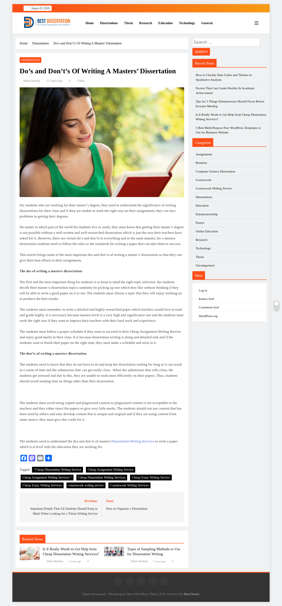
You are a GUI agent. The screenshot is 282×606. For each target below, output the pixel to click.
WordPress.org (208, 316)
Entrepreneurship (207, 214)
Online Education (207, 231)
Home (89, 23)
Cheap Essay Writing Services (42, 485)
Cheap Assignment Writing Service (110, 469)
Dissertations (109, 23)
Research (145, 23)
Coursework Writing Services (129, 485)
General (206, 23)
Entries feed (206, 299)
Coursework (203, 180)
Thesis (128, 23)
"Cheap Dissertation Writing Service (57, 469)
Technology (187, 23)
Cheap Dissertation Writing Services (101, 477)
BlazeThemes (191, 594)
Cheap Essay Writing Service (151, 477)
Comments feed (209, 307)
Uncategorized (205, 265)
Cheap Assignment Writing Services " (47, 477)
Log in (203, 290)
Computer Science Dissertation (215, 171)
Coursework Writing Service (214, 188)
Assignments (204, 154)
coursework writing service (86, 485)
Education (165, 23)
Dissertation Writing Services (132, 441)
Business (201, 162)
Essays (200, 222)
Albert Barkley (31, 80)
